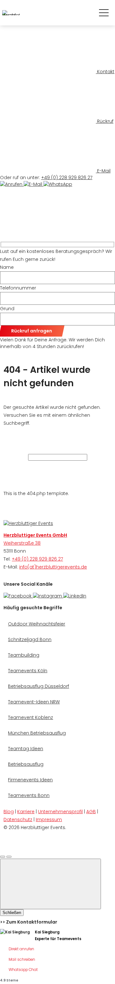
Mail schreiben (22, 959)
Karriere (25, 811)
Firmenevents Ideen (30, 780)
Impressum (49, 819)
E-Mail (103, 171)
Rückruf (104, 121)
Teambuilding (23, 655)
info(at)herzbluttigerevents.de (53, 567)
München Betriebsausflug (37, 733)
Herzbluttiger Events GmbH (35, 535)
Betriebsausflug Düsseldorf (38, 686)
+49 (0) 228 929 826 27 (66, 177)
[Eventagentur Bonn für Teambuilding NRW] (28, 523)
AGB (91, 811)
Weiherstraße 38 (22, 543)
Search (47, 466)
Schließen (12, 912)
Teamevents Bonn (29, 795)
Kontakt (105, 71)
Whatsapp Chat (23, 969)
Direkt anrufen (21, 949)
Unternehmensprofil (60, 811)
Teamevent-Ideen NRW (34, 702)
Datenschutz (18, 819)
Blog (9, 811)
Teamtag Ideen (25, 748)
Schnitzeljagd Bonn (29, 639)
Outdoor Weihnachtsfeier (36, 624)
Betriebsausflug (25, 764)
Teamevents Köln (27, 670)
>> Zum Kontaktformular (28, 922)
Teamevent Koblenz (30, 717)
